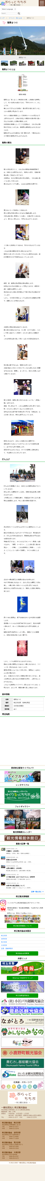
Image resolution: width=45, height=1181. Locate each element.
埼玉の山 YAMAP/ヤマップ (22, 978)
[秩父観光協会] (13, 3)
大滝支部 (4, 945)
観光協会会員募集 (22, 953)
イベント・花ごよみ (15, 18)
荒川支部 (4, 942)
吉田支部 (4, 939)
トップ (2, 18)
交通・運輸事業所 (7, 948)
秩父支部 (4, 935)
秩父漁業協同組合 (22, 995)
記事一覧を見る (36, 891)
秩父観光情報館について (22, 926)
